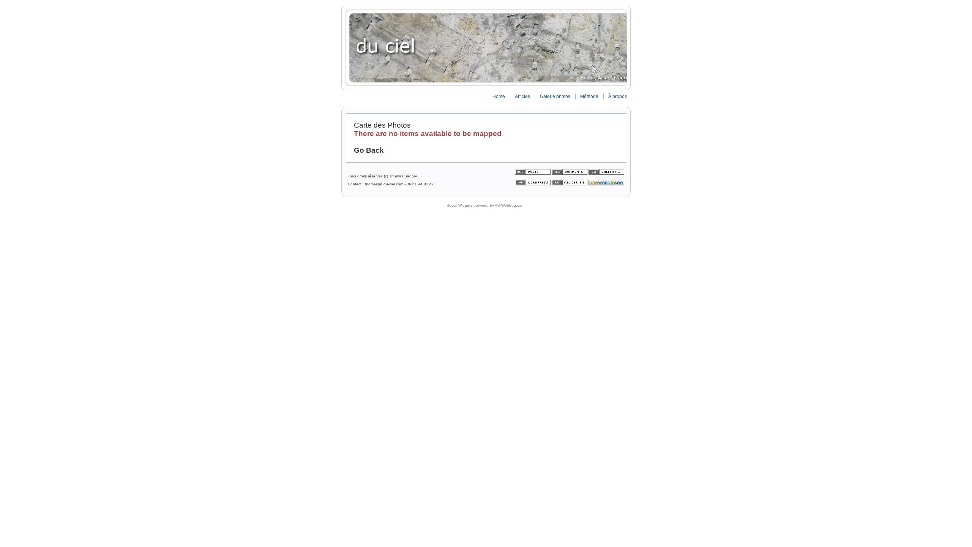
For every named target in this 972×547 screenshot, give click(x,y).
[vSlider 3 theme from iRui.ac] (570, 184)
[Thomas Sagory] (486, 47)
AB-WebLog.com (509, 205)
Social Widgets (459, 205)
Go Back (369, 150)
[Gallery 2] (606, 173)
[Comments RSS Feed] (569, 173)
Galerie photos (555, 96)
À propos (617, 96)
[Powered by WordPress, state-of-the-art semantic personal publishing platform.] (533, 184)
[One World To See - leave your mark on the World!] (606, 184)
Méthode (589, 96)
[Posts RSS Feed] (533, 173)
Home (498, 96)
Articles (522, 96)
